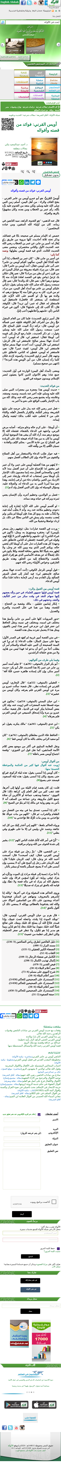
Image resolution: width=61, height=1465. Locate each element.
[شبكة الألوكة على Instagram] (41, 2)
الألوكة (10, 1445)
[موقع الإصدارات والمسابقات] (37, 96)
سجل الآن (56, 1266)
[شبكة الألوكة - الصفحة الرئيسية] (47, 12)
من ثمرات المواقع (41, 110)
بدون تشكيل (51, 175)
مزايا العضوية (41, 1264)
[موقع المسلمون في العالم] (53, 89)
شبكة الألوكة (54, 115)
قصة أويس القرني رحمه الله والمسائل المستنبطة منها (34, 1045)
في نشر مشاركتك (31, 1280)
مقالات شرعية (41, 107)
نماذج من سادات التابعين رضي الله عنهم (41, 1075)
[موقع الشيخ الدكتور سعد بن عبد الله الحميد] (30, 32)
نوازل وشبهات (16, 107)
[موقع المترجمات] (22, 96)
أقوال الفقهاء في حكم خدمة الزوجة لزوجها (40, 1084)
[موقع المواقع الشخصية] (37, 89)
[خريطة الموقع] (56, 12)
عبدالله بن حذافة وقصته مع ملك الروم (42, 1042)
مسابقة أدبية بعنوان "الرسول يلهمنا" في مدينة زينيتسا (30, 1386)
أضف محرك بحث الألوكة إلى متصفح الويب (30, 1450)
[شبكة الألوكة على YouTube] (35, 2)
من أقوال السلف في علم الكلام (45, 1093)
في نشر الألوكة (31, 1289)
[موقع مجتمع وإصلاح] (53, 81)
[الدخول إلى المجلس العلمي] (41, 65)
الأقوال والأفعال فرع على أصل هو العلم (42, 1081)
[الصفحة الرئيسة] (59, 12)
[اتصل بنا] (56, 17)
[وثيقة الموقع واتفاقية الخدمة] (19, 12)
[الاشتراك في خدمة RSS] (52, 12)
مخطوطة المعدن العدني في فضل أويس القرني (38, 1059)
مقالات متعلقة (20, 148)
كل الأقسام (52, 107)
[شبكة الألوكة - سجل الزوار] (37, 12)
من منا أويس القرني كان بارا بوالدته (43, 1036)
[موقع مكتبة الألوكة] (22, 89)
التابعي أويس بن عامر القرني (46, 1056)
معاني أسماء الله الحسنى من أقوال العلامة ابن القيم (35, 1096)
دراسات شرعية (28, 107)
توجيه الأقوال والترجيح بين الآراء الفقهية (41, 1078)
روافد (51, 110)
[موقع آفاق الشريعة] (37, 74)
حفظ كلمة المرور (47, 1248)
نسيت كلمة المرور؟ (52, 1251)
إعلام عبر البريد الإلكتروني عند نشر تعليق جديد (19, 1114)
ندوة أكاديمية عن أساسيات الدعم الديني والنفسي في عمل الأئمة (30, 1380)
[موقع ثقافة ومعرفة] (22, 74)
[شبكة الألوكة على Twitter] (29, 2)
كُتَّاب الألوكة (30, 1365)
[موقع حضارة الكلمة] (37, 81)
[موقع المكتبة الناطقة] (53, 96)
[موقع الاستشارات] (22, 81)
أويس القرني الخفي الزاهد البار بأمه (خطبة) (39, 1039)
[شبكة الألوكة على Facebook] (23, 2)
